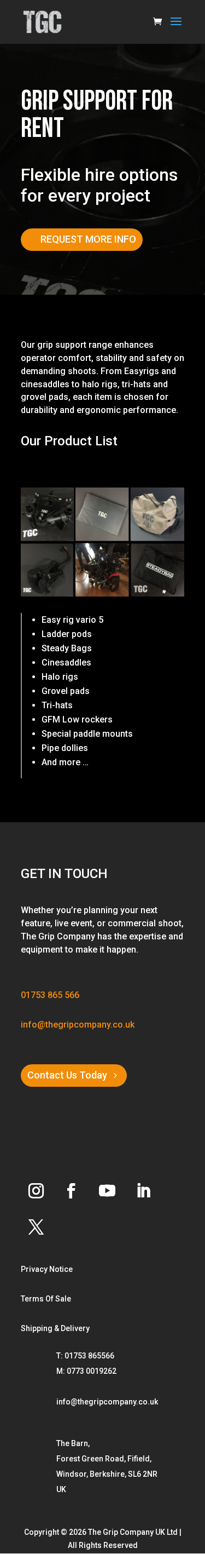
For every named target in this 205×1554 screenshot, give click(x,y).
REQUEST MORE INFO (88, 239)
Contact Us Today (67, 1075)
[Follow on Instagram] (36, 1190)
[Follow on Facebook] (71, 1190)
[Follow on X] (36, 1227)
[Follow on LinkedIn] (143, 1190)
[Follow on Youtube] (107, 1190)
